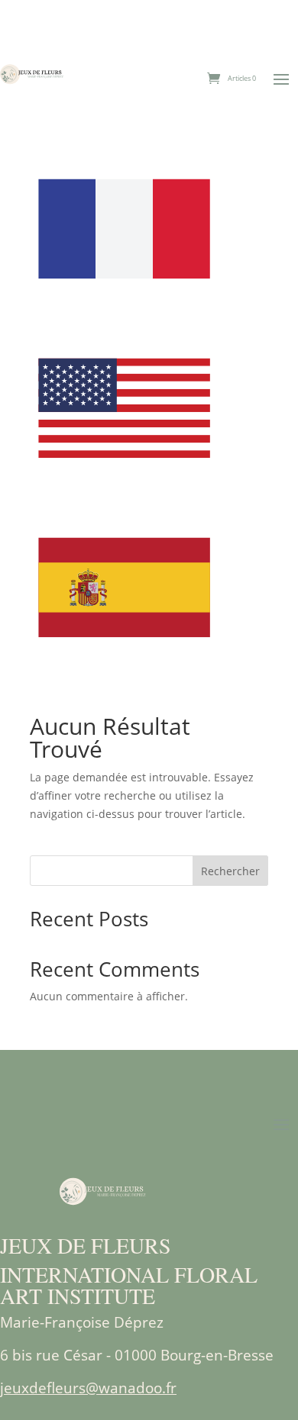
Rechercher (230, 871)
